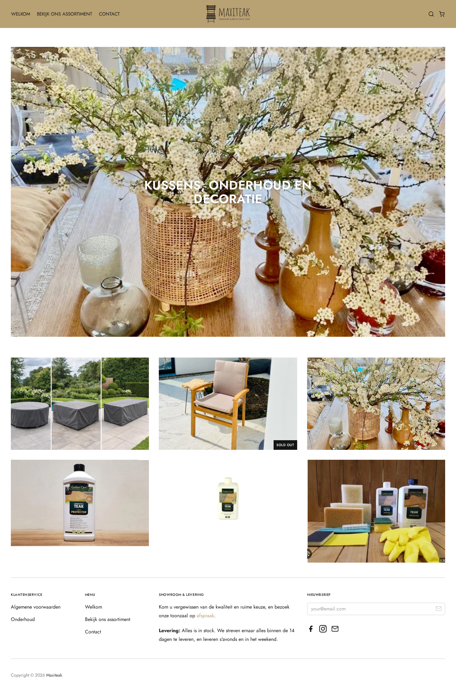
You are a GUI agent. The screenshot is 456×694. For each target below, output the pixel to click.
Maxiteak (54, 675)
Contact (109, 14)
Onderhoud (23, 619)
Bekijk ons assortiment (64, 14)
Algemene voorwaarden (35, 606)
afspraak (205, 615)
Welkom (20, 14)
